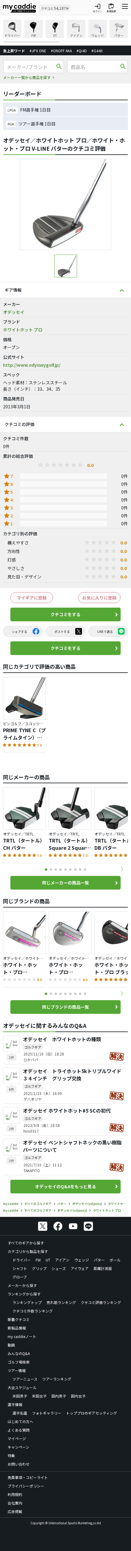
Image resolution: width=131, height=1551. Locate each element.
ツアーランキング (56, 1378)
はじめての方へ (20, 1421)
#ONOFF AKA (61, 50)
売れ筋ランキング (61, 1302)
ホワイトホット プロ (22, 330)
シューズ (58, 1268)
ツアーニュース (24, 1378)
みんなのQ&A (19, 1353)
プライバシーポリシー (26, 1485)
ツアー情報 (17, 1370)
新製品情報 (17, 1327)
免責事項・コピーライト (28, 1477)
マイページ (17, 1438)
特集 (11, 1455)
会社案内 (15, 1502)
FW (38, 1259)
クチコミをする (65, 614)
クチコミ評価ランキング (101, 1302)
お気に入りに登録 (99, 598)
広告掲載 (15, 1511)
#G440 (97, 50)
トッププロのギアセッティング (91, 1412)
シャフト (19, 1268)
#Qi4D (81, 50)
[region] (65, 31)
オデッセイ (13, 312)
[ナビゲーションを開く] (125, 8)
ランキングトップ (27, 1302)
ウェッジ (81, 1259)
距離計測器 (103, 1268)
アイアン (62, 1259)
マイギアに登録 (32, 598)
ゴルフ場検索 (19, 1361)
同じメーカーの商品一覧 (65, 883)
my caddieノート (22, 1336)
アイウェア (80, 1268)
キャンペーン (18, 1447)
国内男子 (58, 1395)
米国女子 (39, 1395)
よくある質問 (19, 1430)
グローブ (19, 1276)
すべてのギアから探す (26, 1242)
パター (99, 1259)
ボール (115, 1259)
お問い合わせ (19, 1464)
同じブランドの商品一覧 (65, 1007)
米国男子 (19, 1395)
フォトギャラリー (46, 1412)
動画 (11, 1344)
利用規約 (15, 1494)
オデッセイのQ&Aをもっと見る (65, 1186)
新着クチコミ (19, 1319)
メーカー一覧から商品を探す (27, 77)
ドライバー (21, 1259)
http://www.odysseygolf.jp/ (31, 365)
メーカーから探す (22, 1285)
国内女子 (78, 1395)
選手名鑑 (19, 1412)
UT (48, 1259)
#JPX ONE (38, 50)
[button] (122, 869)
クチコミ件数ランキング (32, 1310)
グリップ (39, 1268)
